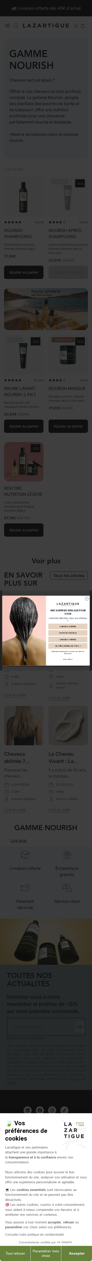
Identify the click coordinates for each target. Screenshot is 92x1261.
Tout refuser (15, 1253)
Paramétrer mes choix (46, 1253)
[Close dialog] (87, 598)
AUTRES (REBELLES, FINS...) (68, 646)
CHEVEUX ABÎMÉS (68, 626)
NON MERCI (68, 659)
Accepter (77, 1253)
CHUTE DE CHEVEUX (68, 633)
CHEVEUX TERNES (68, 639)
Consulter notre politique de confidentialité (34, 1234)
